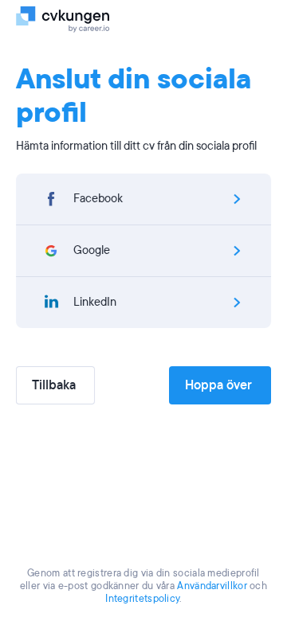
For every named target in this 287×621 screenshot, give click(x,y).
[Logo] (66, 18)
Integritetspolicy (142, 598)
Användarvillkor (212, 586)
